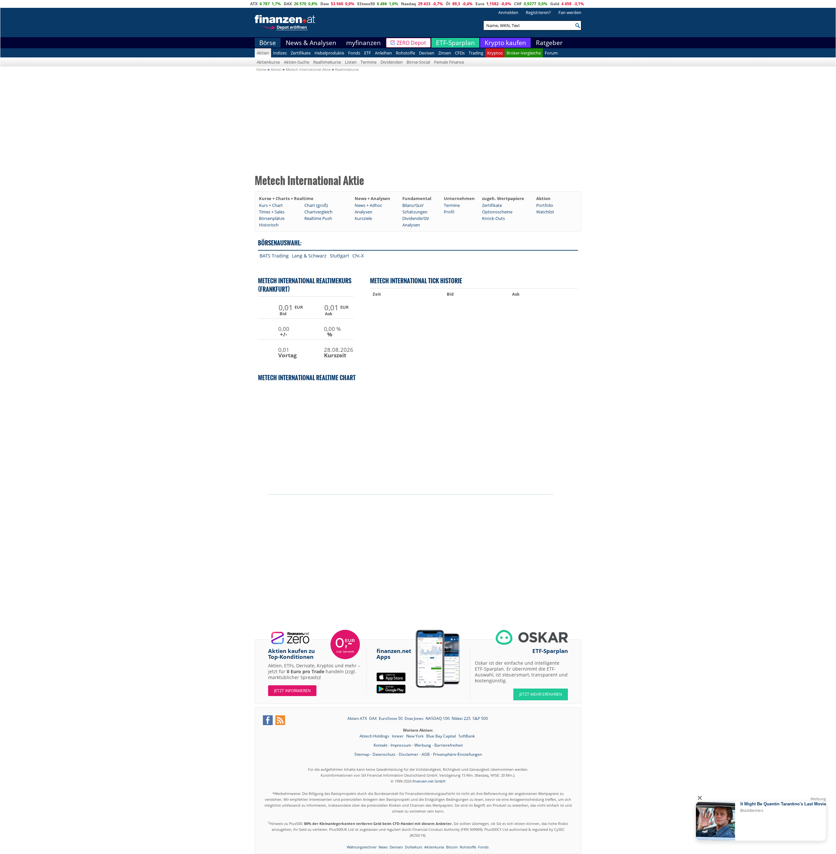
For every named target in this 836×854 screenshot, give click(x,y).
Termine (369, 62)
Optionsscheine (497, 212)
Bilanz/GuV (413, 205)
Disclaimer (408, 754)
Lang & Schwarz (309, 256)
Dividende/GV (415, 218)
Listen (351, 62)
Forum (551, 53)
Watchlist (545, 212)
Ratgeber (549, 43)
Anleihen (383, 53)
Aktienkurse (268, 62)
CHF (518, 3)
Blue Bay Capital (441, 736)
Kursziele (363, 218)
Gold (554, 3)
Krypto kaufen (505, 43)
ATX (254, 3)
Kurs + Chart (271, 205)
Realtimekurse (327, 62)
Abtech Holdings (375, 736)
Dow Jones (414, 718)
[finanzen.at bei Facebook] (268, 720)
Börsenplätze (271, 218)
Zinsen (444, 53)
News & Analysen (311, 43)
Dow (324, 3)
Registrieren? (538, 12)
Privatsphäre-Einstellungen (457, 754)
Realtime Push (318, 218)
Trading (476, 53)
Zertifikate (301, 53)
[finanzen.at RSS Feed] (280, 720)
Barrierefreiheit (448, 745)
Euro (479, 3)
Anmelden (508, 12)
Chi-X (358, 256)
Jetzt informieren (292, 690)
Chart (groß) (316, 205)
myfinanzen (363, 43)
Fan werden (569, 12)
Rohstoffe (405, 53)
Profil (449, 212)
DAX (288, 3)
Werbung (422, 745)
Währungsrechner (362, 847)
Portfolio (544, 205)
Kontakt (380, 745)
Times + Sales (271, 212)
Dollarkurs (413, 847)
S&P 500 (480, 718)
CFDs (460, 53)
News (383, 847)
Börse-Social (418, 62)
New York (415, 736)
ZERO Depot (411, 42)
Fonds (354, 53)
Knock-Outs (493, 218)
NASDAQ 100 (438, 718)
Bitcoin (452, 847)
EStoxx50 (366, 3)
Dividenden (391, 62)
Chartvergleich (318, 212)
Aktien (263, 53)
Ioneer (398, 736)
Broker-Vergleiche (523, 53)
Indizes (280, 53)
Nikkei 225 (461, 718)
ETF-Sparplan (455, 43)
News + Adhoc (368, 205)
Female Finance (449, 62)
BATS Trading (274, 256)
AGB (426, 754)
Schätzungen (414, 212)
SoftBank (466, 736)
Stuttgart (339, 256)
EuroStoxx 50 (391, 718)
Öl (448, 3)
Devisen (426, 53)
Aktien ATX (357, 718)
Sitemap (361, 754)
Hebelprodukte (329, 53)
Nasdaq (408, 3)
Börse (267, 43)
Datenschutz (384, 754)
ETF (367, 53)
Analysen (363, 212)
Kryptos (495, 53)
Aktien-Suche (296, 62)
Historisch (269, 225)
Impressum (401, 745)
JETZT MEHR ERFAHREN (540, 694)
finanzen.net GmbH (428, 781)
